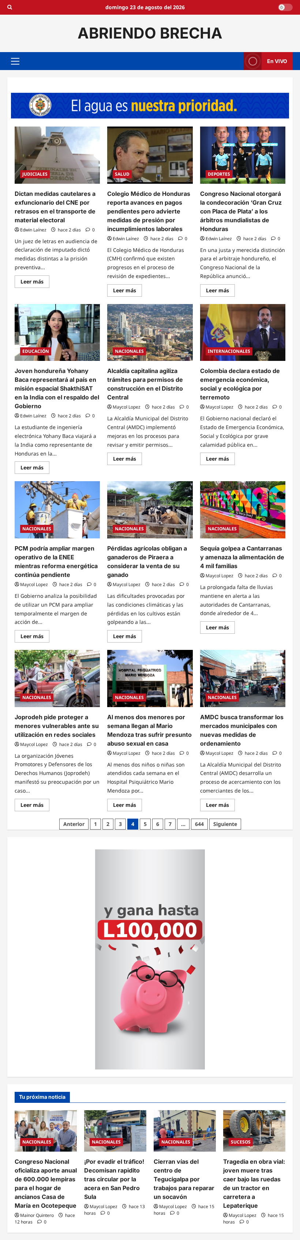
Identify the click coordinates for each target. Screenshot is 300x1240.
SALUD (122, 174)
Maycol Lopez (126, 407)
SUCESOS (241, 1142)
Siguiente (225, 823)
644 (199, 823)
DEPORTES (219, 174)
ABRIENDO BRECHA (150, 33)
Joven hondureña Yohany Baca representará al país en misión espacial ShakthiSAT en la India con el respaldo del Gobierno (57, 388)
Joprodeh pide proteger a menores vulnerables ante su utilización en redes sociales (57, 725)
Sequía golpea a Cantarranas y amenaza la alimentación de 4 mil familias (242, 557)
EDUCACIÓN (35, 351)
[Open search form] (9, 7)
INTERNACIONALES (229, 351)
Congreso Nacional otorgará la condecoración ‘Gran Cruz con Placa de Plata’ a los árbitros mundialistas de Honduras (241, 211)
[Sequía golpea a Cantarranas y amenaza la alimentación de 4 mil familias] (242, 509)
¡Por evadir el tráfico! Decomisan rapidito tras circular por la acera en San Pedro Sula (114, 1179)
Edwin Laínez (33, 230)
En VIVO (277, 61)
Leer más (34, 283)
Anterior (74, 823)
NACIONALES (129, 351)
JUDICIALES (35, 174)
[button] (15, 61)
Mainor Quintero (37, 1215)
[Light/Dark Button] (285, 7)
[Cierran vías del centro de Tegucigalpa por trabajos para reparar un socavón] (185, 1131)
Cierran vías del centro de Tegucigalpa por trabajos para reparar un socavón (184, 1179)
